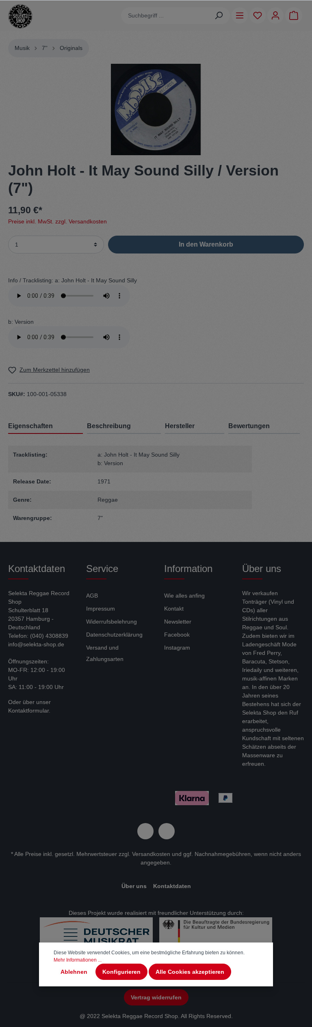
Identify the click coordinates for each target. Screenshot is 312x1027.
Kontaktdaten (172, 886)
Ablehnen (74, 971)
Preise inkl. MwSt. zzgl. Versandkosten (57, 221)
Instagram (177, 647)
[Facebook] (145, 831)
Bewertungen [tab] (249, 425)
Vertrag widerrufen (156, 997)
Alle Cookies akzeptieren (190, 971)
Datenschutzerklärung (114, 634)
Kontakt (174, 608)
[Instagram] (166, 831)
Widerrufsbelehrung (111, 621)
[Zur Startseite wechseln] (20, 16)
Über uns (134, 886)
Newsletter (177, 621)
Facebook (177, 634)
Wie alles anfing (184, 595)
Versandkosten (151, 854)
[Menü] (240, 15)
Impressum (100, 608)
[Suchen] (219, 15)
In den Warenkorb (206, 244)
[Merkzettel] (257, 15)
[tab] (124, 426)
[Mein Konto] (275, 15)
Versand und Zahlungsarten (105, 653)
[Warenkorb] (293, 15)
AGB (92, 595)
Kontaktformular (28, 710)
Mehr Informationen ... (78, 960)
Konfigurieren (121, 971)
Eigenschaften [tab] (30, 425)
